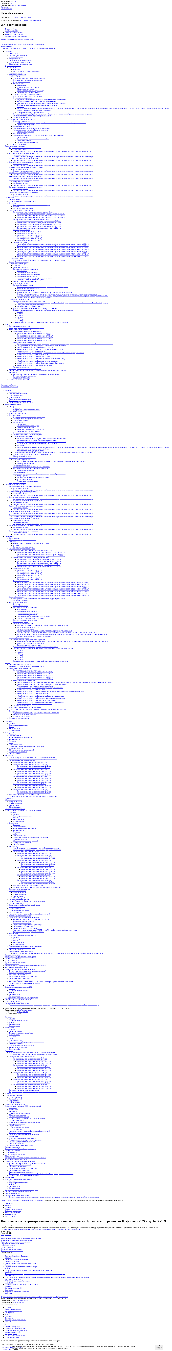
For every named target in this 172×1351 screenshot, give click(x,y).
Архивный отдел (18, 83)
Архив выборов (10, 1216)
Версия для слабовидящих (35, 44)
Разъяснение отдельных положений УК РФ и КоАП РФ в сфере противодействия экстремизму (45, 930)
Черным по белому (11, 29)
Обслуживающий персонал (22, 117)
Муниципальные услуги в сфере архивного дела (33, 356)
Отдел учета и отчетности (21, 82)
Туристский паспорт (16, 57)
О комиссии (9, 1204)
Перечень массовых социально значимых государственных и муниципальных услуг (37, 370)
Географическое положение (18, 55)
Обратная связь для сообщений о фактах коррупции (34, 297)
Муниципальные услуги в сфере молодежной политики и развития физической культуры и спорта (50, 353)
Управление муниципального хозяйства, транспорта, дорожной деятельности (39, 135)
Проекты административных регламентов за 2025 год (35, 338)
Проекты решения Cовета (21, 230)
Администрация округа (13, 66)
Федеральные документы (21, 378)
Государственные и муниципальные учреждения (25, 946)
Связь (11, 743)
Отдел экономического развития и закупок (27, 96)
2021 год (20, 313)
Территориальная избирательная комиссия (21, 1200)
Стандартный (23, 20)
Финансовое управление (21, 121)
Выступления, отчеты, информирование (26, 71)
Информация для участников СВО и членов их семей (23, 810)
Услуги (7, 324)
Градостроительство (15, 736)
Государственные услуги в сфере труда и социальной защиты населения (41, 345)
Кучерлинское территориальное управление (24, 173)
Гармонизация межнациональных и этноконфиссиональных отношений (41, 103)
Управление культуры (20, 133)
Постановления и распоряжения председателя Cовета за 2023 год (39, 224)
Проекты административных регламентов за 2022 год (35, 333)
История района (14, 59)
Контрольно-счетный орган (18, 263)
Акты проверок (22, 271)
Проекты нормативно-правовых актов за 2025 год (30, 784)
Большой (38, 20)
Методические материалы (25, 290)
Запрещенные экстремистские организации (27, 924)
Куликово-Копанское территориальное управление (26, 167)
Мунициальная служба (12, 1332)
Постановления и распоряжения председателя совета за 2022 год (39, 222)
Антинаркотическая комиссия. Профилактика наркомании (37, 101)
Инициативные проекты (21, 182)
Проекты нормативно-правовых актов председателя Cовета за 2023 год (41, 217)
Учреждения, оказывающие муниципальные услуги (26, 328)
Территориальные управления (15, 146)
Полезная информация (16, 903)
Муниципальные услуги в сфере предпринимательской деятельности (40, 363)
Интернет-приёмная (15, 801)
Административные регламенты (20, 329)
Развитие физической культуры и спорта (30, 112)
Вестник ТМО (14, 933)
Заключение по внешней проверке (28, 274)
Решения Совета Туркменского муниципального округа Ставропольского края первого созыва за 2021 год (53, 246)
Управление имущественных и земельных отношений (31, 128)
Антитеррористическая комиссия (20, 916)
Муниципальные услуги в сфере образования (32, 354)
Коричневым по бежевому (14, 34)
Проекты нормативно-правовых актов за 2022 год (30, 764)
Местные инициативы (24, 141)
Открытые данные (15, 908)
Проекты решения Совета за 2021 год (29, 231)
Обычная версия (6, 9)
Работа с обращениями (12, 1212)
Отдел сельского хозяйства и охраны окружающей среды (32, 116)
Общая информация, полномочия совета (22, 201)
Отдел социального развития (22, 98)
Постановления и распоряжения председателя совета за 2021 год (39, 221)
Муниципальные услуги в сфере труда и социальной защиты (37, 362)
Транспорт (12, 741)
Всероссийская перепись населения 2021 (23, 935)
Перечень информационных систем (25, 281)
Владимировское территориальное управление (25, 148)
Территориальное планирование (20, 60)
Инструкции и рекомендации (19, 379)
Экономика (12, 734)
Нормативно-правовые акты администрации (24, 794)
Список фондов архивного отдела (28, 92)
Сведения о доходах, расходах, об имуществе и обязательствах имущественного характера (43, 310)
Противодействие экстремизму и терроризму (24, 917)
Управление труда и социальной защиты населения (30, 130)
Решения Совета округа (21, 242)
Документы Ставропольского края (24, 376)
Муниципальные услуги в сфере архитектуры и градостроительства (40, 349)
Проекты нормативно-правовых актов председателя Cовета (33, 212)
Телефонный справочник (17, 144)
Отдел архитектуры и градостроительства (27, 94)
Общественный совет (16, 912)
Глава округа (13, 67)
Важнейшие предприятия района (20, 62)
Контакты (8, 1321)
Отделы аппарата (15, 76)
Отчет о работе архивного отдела (28, 87)
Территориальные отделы (13, 1311)
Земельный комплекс (16, 748)
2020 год (20, 312)
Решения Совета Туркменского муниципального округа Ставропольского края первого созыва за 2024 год (53, 251)
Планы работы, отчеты (20, 267)
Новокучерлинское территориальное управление (25, 187)
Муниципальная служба (17, 907)
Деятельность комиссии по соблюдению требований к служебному (35, 308)
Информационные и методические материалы (28, 932)
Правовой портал (7, 44)
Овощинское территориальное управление (23, 192)
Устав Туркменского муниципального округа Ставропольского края (32, 757)
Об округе (8, 51)
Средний (32, 20)
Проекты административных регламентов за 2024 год (35, 337)
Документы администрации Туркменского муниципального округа (36, 374)
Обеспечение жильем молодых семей (21, 750)
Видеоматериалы (14, 728)
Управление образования (21, 126)
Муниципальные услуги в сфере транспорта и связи (34, 365)
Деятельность (9, 732)
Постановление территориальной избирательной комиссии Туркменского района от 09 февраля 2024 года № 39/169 (40, 1229)
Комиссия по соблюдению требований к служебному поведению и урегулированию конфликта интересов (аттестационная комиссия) (62, 296)
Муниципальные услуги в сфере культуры (31, 351)
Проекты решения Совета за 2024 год (29, 237)
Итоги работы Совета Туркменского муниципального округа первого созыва (39, 260)
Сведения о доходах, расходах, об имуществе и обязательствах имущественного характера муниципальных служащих (53, 151)
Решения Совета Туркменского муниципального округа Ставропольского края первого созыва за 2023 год (53, 249)
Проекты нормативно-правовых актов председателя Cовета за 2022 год (41, 215)
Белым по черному (11, 31)
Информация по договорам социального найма (33, 139)
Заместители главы (15, 73)
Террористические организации (23, 926)
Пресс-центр (9, 721)
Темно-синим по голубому (14, 32)
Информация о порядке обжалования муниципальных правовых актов (33, 796)
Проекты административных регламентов (27, 331)
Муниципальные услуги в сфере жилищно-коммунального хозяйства (40, 358)
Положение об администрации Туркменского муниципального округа (33, 759)
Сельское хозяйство (15, 744)
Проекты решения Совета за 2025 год (29, 239)
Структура (12, 203)
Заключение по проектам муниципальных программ (34, 278)
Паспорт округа (14, 53)
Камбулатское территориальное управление (23, 158)
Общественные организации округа (21, 64)
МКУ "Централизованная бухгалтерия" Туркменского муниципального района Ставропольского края (51, 123)
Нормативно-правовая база (22, 923)
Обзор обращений (15, 807)
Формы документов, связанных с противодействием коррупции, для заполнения (44, 292)
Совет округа (9, 198)
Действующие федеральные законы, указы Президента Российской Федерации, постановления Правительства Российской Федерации (62, 303)
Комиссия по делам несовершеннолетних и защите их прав (37, 105)
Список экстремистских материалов (25, 928)
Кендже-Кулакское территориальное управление (25, 162)
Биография (16, 69)
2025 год (20, 321)
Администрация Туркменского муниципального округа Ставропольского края (29, 47)
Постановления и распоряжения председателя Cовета (31, 219)
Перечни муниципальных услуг (20, 326)
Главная (3, 1200)
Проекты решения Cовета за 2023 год (29, 235)
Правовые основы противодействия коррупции (29, 301)
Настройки (4, 7)
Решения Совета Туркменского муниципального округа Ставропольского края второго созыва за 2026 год (53, 256)
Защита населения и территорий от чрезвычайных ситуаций (29, 914)
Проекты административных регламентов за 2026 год (35, 340)
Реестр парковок (22, 137)
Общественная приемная (13, 800)
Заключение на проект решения (27, 272)
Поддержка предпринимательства (16, 1330)
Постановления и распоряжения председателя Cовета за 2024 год (39, 226)
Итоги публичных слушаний (18, 262)
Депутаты (16, 206)
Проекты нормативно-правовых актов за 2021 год (30, 762)
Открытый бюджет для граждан (19, 910)
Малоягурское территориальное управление (24, 180)
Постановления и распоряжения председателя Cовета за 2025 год (39, 228)
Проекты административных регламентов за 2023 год (35, 335)
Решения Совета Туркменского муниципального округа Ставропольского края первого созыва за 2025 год (53, 253)
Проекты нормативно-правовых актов (22, 761)
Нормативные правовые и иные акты (25, 269)
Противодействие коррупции (23, 285)
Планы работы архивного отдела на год (30, 91)
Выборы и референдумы (13, 1211)
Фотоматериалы (14, 730)
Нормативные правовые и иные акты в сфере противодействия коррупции (42, 287)
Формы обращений (15, 803)
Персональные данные (20, 283)
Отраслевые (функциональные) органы (22, 119)
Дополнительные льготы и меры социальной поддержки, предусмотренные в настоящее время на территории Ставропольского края (58, 953)
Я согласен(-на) (159, 1347)
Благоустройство (14, 739)
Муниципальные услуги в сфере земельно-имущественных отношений (41, 360)
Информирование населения (18, 725)
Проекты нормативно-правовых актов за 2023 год (30, 769)
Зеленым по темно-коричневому (16, 36)
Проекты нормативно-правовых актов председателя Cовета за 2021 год (41, 214)
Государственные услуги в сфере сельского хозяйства (35, 347)
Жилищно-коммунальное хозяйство (21, 737)
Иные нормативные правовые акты (29, 306)
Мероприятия (21, 85)
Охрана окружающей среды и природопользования (26, 746)
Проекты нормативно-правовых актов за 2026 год (30, 789)
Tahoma (15, 17)
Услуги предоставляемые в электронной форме (25, 369)
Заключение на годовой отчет (27, 276)
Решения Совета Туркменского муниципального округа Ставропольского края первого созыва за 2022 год (53, 247)
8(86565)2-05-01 (22, 1012)
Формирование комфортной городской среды (24, 905)
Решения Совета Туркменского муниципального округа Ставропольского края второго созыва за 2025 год (53, 255)
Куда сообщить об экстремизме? (24, 921)
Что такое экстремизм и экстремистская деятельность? (31, 919)
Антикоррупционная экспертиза (28, 288)
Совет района (9, 1312)
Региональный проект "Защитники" (21, 951)
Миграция (20, 107)
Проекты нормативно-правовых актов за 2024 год (30, 777)
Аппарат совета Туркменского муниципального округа (31, 205)
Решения (40, 1200)
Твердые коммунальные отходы (27, 142)
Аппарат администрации (17, 75)
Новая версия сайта (19, 44)
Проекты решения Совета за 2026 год (29, 240)
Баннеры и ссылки (11, 1214)
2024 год (20, 319)
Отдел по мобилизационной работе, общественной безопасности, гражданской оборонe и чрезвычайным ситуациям (52, 114)
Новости (12, 723)
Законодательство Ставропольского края (30, 304)
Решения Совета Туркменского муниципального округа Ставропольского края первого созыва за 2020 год (53, 244)
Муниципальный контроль (18, 752)
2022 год (20, 315)
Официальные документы (25, 89)
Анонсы (11, 727)
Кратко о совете (14, 199)
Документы (13, 372)
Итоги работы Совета (16, 258)
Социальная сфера (15, 753)
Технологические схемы (21, 367)
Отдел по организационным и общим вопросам (29, 78)
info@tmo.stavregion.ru (25, 1010)
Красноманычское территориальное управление (25, 176)
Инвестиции (9, 798)
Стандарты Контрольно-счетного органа (30, 280)
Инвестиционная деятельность (19, 889)
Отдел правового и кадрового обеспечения (27, 80)
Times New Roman (25, 17)
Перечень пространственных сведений (22, 948)
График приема (14, 805)
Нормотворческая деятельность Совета (22, 210)
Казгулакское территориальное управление (23, 153)
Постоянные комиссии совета (23, 208)
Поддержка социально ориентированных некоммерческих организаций (41, 100)
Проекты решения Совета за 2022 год (29, 233)
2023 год (20, 317)
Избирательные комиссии (13, 1209)
